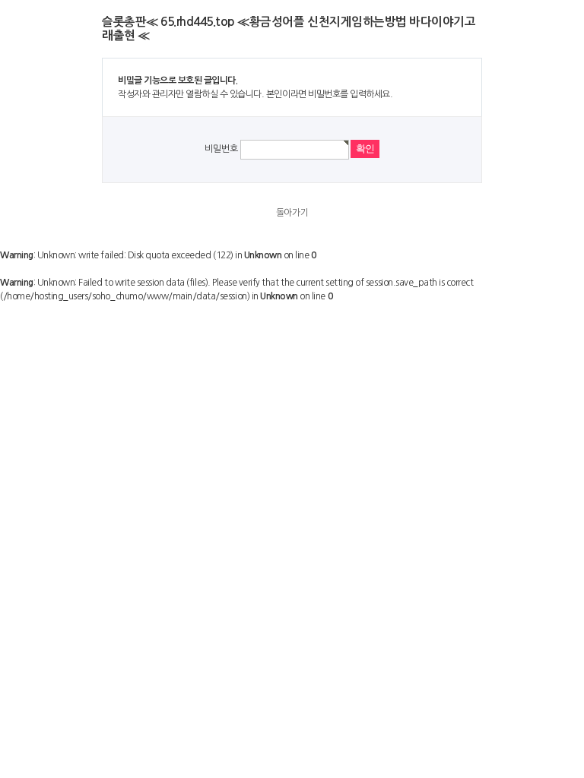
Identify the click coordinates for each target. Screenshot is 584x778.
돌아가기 (292, 212)
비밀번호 (221, 148)
